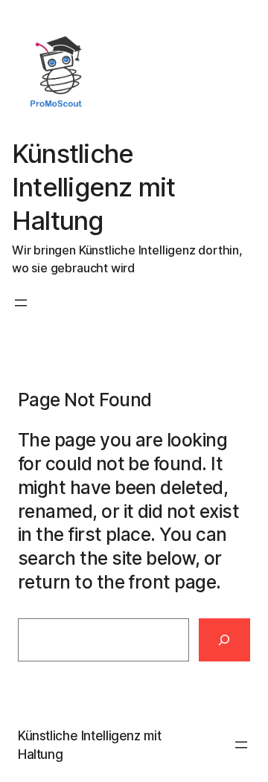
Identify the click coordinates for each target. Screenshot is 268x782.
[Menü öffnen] (21, 303)
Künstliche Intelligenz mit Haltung (94, 187)
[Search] (225, 639)
